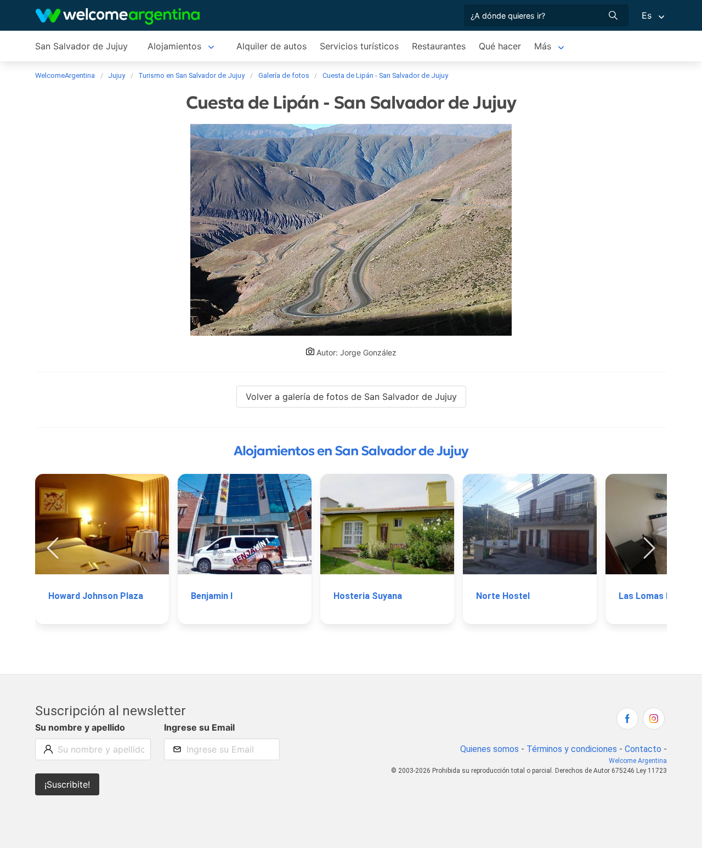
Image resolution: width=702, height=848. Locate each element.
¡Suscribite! (67, 784)
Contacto (643, 749)
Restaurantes (439, 46)
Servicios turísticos (359, 46)
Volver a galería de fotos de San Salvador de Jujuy (351, 396)
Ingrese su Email (199, 727)
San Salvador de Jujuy (81, 46)
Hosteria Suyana (367, 596)
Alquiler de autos (271, 46)
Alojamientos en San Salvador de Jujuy (351, 451)
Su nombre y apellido (80, 727)
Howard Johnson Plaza (95, 596)
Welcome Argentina (638, 761)
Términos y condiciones (571, 749)
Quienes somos (489, 749)
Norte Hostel (503, 596)
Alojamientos (174, 46)
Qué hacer (500, 46)
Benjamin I (212, 596)
